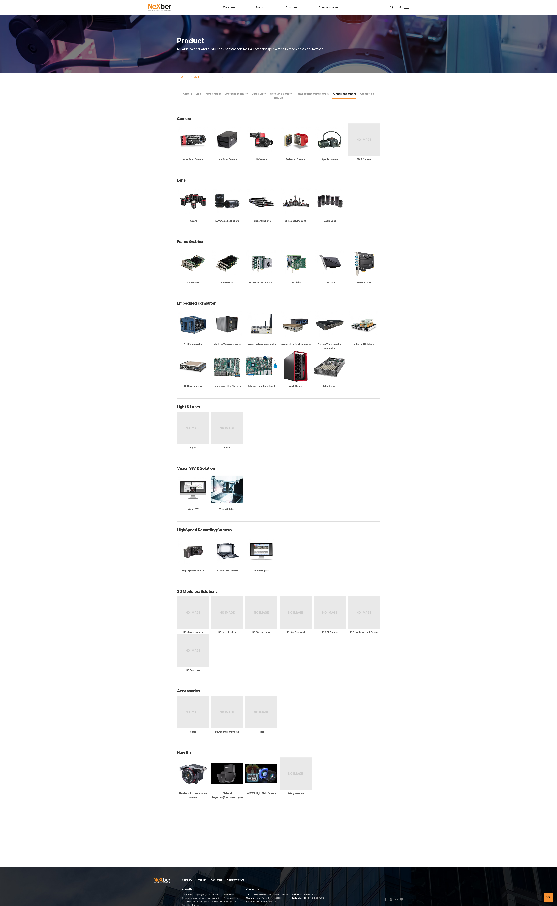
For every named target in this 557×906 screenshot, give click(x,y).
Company (229, 7)
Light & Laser (258, 93)
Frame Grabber (213, 93)
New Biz (278, 98)
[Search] (391, 7)
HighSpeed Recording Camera (312, 93)
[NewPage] (396, 899)
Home (182, 77)
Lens (198, 93)
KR (400, 7)
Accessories (367, 93)
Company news (328, 7)
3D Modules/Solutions (344, 93)
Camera (187, 93)
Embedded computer (236, 93)
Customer (292, 7)
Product (260, 7)
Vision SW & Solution (280, 93)
